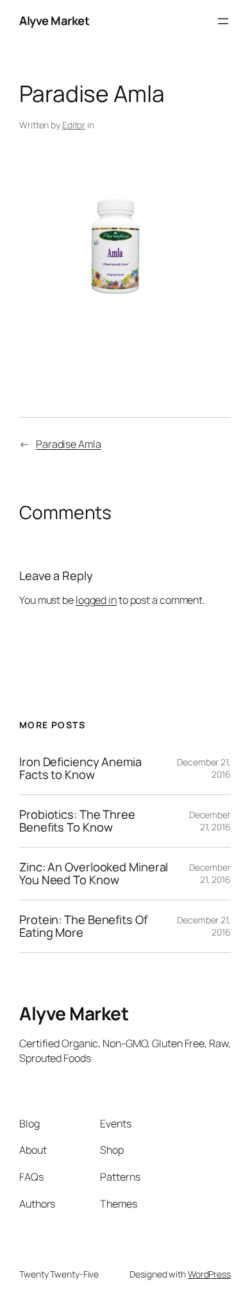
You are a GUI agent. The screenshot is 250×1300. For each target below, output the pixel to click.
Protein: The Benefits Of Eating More (83, 926)
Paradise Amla (68, 444)
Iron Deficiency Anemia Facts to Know (80, 768)
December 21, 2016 (210, 821)
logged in (96, 600)
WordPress (209, 1274)
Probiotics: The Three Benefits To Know (77, 821)
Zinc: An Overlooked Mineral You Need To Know (93, 873)
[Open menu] (223, 21)
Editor (73, 125)
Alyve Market (54, 20)
